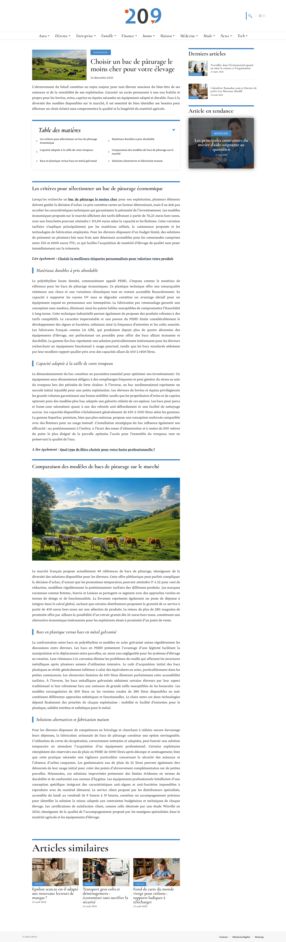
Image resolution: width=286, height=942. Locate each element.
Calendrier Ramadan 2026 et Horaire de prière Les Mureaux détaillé (234, 89)
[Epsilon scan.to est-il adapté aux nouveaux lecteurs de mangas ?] (55, 872)
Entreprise (101, 52)
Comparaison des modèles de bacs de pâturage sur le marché (143, 151)
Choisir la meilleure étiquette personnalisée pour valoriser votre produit (115, 258)
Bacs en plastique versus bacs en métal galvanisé (68, 160)
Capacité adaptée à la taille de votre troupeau (66, 149)
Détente (38, 884)
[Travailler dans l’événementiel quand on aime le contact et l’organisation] (198, 68)
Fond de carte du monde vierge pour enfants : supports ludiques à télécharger (153, 895)
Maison (89, 884)
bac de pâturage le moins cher (92, 199)
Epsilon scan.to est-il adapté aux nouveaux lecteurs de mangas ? (55, 893)
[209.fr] (143, 15)
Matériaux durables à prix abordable (133, 138)
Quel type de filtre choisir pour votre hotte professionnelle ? (107, 449)
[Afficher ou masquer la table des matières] (128, 130)
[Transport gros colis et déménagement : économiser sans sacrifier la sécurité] (106, 872)
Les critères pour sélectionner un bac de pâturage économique (68, 140)
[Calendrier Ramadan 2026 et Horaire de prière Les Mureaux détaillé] (198, 91)
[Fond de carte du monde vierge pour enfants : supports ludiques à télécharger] (156, 872)
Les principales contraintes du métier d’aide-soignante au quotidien (221, 145)
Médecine (221, 133)
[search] (250, 16)
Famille (140, 884)
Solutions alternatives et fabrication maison (137, 160)
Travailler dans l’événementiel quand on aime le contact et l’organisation (232, 66)
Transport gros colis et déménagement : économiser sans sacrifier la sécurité (105, 895)
